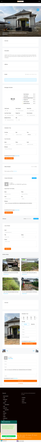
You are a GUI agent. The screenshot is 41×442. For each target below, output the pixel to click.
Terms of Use (17, 155)
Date (16, 132)
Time (28, 132)
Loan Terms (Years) (7, 113)
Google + (18, 435)
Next (33, 350)
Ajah (5, 401)
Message (6, 146)
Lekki (4, 397)
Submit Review (7, 248)
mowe (4, 414)
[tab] (38, 10)
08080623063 (12, 184)
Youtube (23, 436)
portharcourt (5, 418)
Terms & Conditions (29, 437)
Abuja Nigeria (7, 404)
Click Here (15, 171)
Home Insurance (29, 113)
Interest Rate (29, 108)
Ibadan (4, 416)
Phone (17, 142)
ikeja (4, 411)
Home (4, 30)
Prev (7, 350)
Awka (4, 406)
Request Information (8, 212)
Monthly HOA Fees (7, 117)
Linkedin (23, 435)
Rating (22, 234)
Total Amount (6, 108)
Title (5, 234)
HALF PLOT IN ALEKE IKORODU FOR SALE (11, 291)
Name (5, 142)
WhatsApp (24, 184)
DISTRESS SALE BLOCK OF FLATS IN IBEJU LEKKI (12, 272)
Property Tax (18, 113)
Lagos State (7, 409)
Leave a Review (36, 218)
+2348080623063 (19, 184)
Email (28, 142)
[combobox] (9, 135)
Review (5, 239)
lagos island (5, 399)
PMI (16, 117)
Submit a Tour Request (9, 158)
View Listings (10, 358)
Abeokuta (4, 413)
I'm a (22, 196)
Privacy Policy (23, 437)
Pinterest (35, 435)
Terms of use (24, 402)
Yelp (18, 436)
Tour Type (6, 132)
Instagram (29, 435)
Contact (23, 399)
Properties (23, 397)
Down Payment (18, 108)
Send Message (20, 380)
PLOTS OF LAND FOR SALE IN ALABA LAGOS (30, 272)
